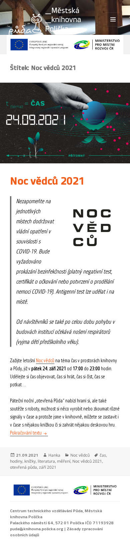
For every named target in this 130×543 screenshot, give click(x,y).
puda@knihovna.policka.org (36, 529)
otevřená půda (23, 467)
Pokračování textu (29, 433)
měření (63, 461)
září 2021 (47, 467)
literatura (46, 461)
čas (103, 455)
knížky (30, 461)
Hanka (54, 455)
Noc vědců (45, 361)
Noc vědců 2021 (47, 181)
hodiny (16, 461)
